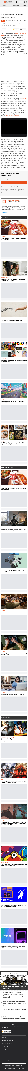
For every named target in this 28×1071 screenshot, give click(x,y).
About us (4, 1037)
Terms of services (17, 186)
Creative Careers (17, 9)
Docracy (24, 98)
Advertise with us (6, 1052)
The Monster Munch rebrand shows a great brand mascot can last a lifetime (14, 1017)
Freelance (4, 11)
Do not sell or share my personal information (12, 1061)
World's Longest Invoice (12, 116)
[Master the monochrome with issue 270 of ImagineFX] (14, 982)
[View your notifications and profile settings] (16, 2)
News (3, 20)
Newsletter (24, 29)
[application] (14, 127)
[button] (26, 2)
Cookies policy (5, 1049)
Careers (3, 1058)
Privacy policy (5, 1046)
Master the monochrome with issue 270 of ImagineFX (14, 987)
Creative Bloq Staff (11, 20)
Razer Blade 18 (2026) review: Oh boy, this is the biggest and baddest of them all (14, 1003)
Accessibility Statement (7, 1055)
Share (5, 29)
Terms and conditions (7, 1043)
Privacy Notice (19, 188)
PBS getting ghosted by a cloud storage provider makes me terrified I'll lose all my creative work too (14, 1011)
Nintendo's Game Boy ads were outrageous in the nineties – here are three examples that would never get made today (13, 995)
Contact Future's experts (7, 1040)
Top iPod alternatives (14, 5)
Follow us (16, 29)
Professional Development (7, 9)
